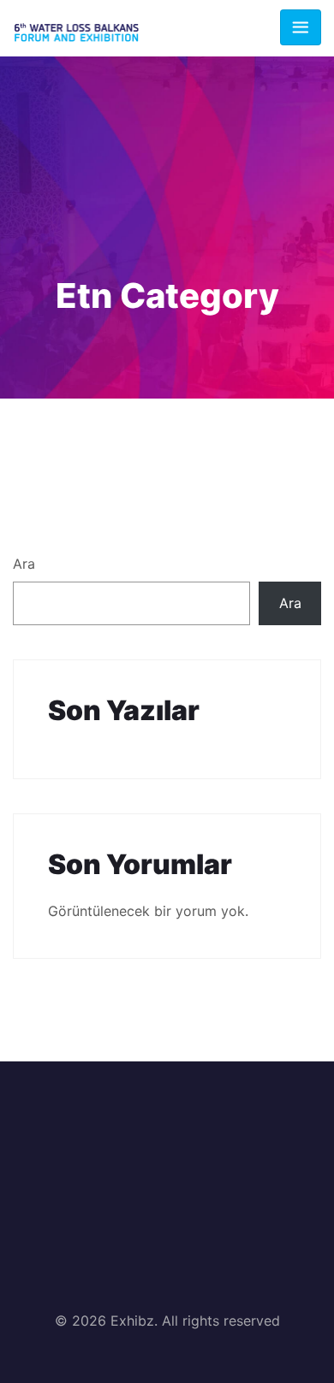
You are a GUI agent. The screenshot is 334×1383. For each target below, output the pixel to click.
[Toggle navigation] (300, 27)
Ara (24, 563)
